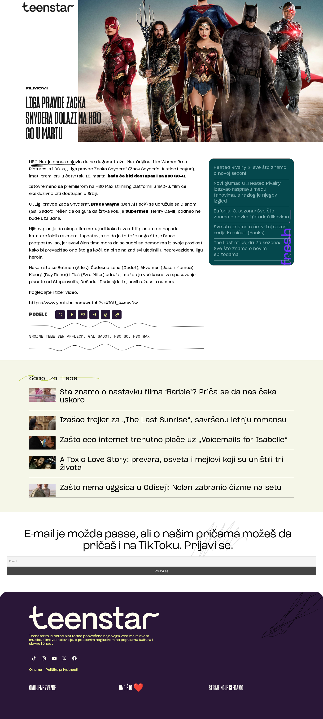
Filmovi (37, 88)
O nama (35, 670)
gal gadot (98, 336)
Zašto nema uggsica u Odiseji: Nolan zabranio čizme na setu (170, 487)
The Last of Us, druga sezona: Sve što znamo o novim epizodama (247, 249)
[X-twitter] (64, 658)
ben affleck (70, 336)
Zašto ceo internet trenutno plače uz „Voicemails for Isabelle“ (174, 440)
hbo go (121, 336)
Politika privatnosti (62, 670)
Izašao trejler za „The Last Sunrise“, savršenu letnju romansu (173, 420)
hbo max (141, 336)
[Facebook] (74, 658)
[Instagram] (287, 7)
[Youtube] (53, 658)
